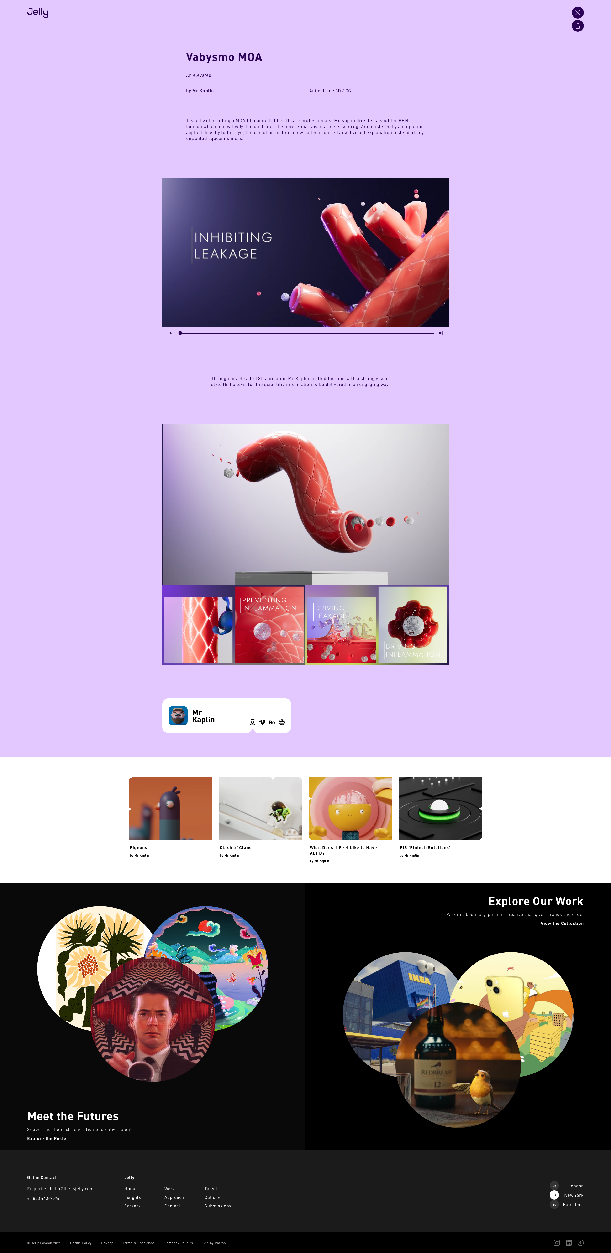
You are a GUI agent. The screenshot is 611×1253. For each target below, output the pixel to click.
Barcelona (568, 1204)
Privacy (107, 1242)
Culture (212, 1197)
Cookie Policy (81, 1242)
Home (130, 1188)
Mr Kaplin (203, 90)
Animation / (322, 90)
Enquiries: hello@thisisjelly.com (60, 1188)
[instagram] (252, 722)
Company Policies (178, 1242)
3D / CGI (344, 90)
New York (568, 1195)
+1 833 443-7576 (43, 1198)
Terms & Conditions (138, 1242)
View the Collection (321, 886)
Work (169, 1188)
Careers (132, 1206)
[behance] (272, 722)
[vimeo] (262, 722)
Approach (174, 1197)
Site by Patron (214, 1242)
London (568, 1186)
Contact (172, 1206)
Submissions (218, 1206)
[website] (282, 722)
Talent (211, 1188)
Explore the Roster (16, 886)
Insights (132, 1197)
